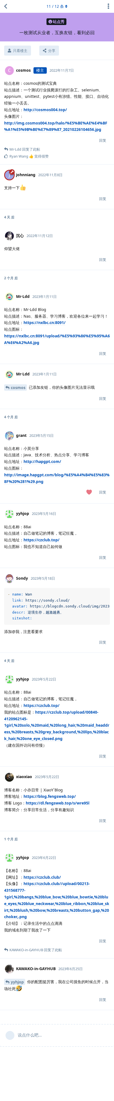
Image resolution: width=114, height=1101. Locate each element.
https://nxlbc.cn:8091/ (45, 322)
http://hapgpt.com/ (42, 461)
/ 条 (55, 6)
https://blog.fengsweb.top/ (50, 796)
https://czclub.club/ (42, 877)
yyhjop (17, 982)
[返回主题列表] (5, 6)
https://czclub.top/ (41, 539)
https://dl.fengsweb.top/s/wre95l (57, 803)
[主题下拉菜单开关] (108, 6)
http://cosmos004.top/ (45, 109)
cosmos (18, 387)
